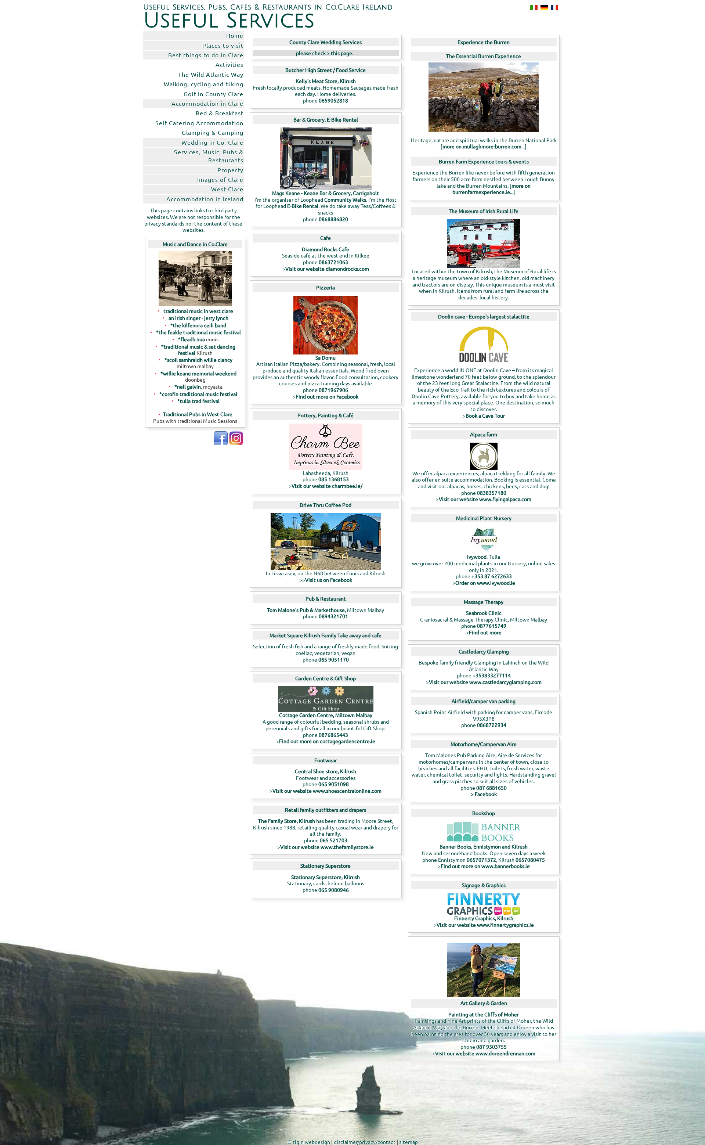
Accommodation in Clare (207, 103)
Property (230, 169)
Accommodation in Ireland (204, 198)
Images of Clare (220, 179)
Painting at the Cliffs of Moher (483, 1014)
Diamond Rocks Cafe (325, 249)
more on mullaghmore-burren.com (481, 146)
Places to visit (222, 45)
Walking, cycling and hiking (203, 83)
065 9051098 (333, 784)
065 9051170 (333, 659)
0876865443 (333, 734)
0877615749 (491, 625)
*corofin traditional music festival (198, 393)
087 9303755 (491, 1046)
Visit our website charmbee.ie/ (327, 485)
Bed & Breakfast (219, 112)
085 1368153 (333, 479)
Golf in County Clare (213, 93)
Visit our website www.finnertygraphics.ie (485, 924)
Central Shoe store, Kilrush (325, 771)
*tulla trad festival (198, 400)
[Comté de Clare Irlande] (553, 7)
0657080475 (530, 859)
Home (234, 35)
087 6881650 (491, 787)
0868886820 (333, 219)
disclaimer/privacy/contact (364, 1141)
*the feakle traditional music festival (198, 332)
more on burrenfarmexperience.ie (491, 188)
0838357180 (491, 492)
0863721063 (333, 262)
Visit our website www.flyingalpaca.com (485, 499)
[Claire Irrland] (543, 7)
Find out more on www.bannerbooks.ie (485, 866)
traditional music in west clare (198, 310)
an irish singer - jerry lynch (198, 317)
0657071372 (481, 859)
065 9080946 (333, 889)
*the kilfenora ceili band (198, 325)
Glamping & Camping (212, 132)
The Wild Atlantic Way (210, 74)
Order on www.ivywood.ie (485, 582)
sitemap (408, 1141)
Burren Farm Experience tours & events (484, 161)
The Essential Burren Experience (483, 56)
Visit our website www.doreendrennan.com (485, 1053)
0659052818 (333, 100)
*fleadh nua (191, 339)
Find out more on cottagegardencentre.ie (327, 741)
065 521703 (333, 840)
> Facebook (484, 794)
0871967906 (333, 389)
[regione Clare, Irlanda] (532, 7)
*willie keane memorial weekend (198, 373)
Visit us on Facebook (328, 579)
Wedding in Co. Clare (212, 142)
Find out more (485, 632)
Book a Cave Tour (485, 415)
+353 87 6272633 (491, 576)
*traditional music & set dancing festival (198, 349)
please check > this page (324, 53)
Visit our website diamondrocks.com (327, 268)
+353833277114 (492, 675)
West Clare (227, 188)
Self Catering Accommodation (199, 122)
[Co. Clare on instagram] (236, 443)
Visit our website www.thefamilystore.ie (327, 846)
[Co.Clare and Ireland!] (221, 443)
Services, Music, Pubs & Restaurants (208, 155)
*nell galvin (187, 386)
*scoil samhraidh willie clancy (198, 359)
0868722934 (491, 724)
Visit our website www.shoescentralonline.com (327, 790)
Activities (229, 64)
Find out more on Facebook (327, 396)
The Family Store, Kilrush (287, 820)
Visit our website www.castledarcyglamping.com (485, 681)
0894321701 (333, 616)
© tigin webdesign (309, 1141)
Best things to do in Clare (205, 54)
